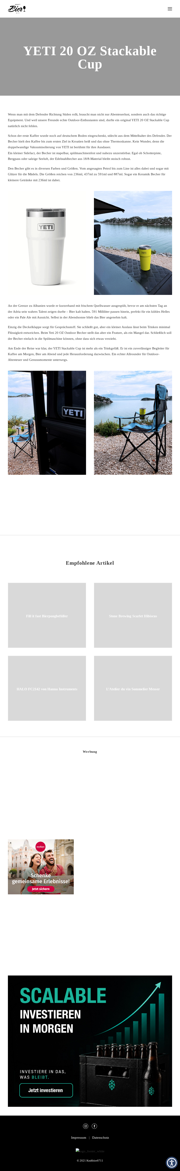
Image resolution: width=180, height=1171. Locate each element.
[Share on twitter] (73, 509)
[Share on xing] (107, 509)
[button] (170, 9)
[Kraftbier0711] (17, 9)
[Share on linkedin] (90, 509)
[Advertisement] (41, 797)
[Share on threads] (78, 509)
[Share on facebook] (67, 509)
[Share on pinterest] (84, 509)
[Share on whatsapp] (95, 509)
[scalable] (90, 1105)
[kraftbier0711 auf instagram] (87, 1127)
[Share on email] (112, 509)
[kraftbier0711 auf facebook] (94, 1127)
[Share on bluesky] (101, 509)
